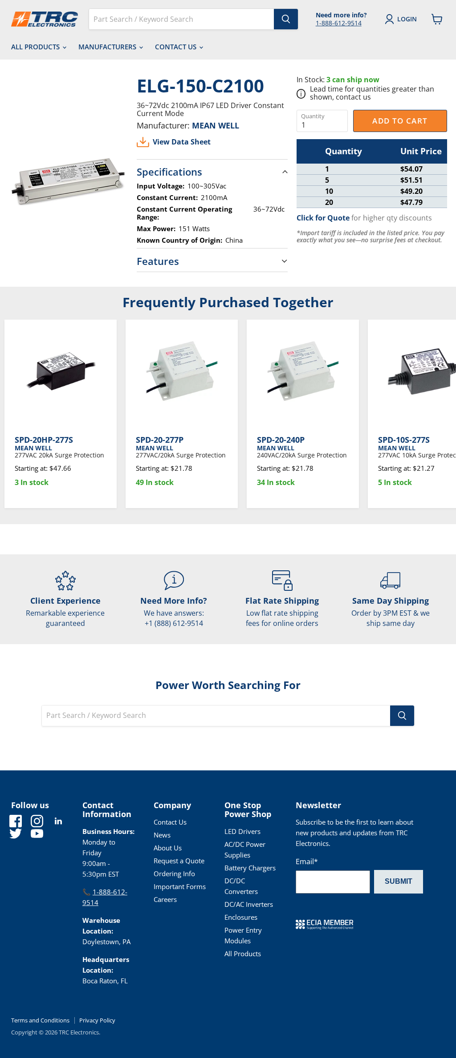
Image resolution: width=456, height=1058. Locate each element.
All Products (36, 46)
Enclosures (240, 917)
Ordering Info (174, 873)
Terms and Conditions (40, 1020)
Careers (165, 899)
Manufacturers (108, 46)
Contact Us (176, 46)
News (162, 834)
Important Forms (180, 886)
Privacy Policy (97, 1020)
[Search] (286, 19)
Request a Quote (179, 860)
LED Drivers (242, 831)
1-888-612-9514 (339, 23)
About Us (168, 847)
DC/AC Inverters (248, 904)
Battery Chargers (250, 867)
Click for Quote (323, 218)
